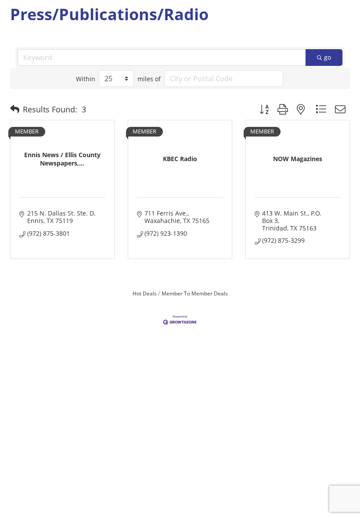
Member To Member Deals (195, 293)
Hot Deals (145, 293)
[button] (14, 109)
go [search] (327, 57)
